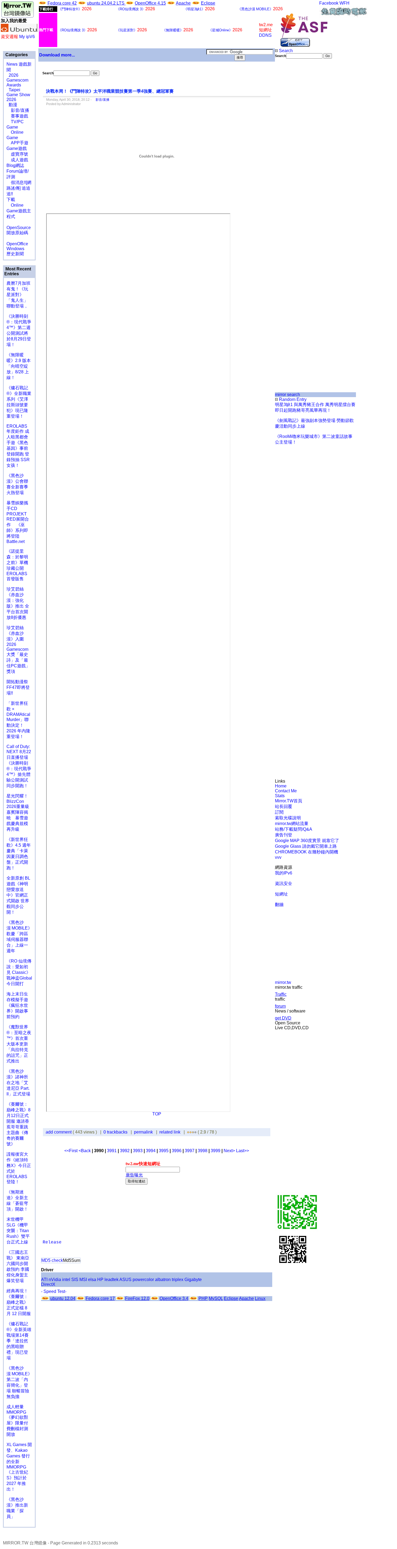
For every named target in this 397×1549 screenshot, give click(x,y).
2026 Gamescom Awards (17, 80)
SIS (74, 1279)
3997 (189, 1150)
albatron (163, 1279)
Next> (230, 1150)
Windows (15, 248)
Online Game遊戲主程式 (18, 211)
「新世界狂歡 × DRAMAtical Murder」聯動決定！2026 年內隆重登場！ (18, 720)
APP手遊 (17, 142)
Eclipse (208, 3)
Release (52, 1242)
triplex (177, 1279)
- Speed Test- (53, 1291)
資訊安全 (283, 883)
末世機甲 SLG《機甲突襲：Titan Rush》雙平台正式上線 (18, 1230)
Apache (183, 3)
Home (281, 786)
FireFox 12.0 (137, 1298)
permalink (143, 1132)
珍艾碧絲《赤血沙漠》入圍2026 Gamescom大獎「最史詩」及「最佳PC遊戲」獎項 (18, 649)
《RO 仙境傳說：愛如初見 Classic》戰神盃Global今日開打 (19, 972)
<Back (85, 1150)
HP (100, 1279)
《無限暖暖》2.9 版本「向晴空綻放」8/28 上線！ (18, 366)
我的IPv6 (283, 873)
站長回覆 (283, 806)
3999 (215, 1150)
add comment (59, 1132)
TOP (156, 1114)
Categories (16, 54)
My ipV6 (27, 36)
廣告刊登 (283, 835)
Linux (260, 1298)
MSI (83, 1279)
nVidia (55, 1279)
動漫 (13, 104)
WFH (344, 3)
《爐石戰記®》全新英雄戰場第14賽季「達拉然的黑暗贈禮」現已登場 (18, 1341)
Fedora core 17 (100, 1298)
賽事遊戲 (17, 116)
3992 (125, 1150)
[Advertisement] (293, 149)
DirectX (48, 1284)
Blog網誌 (15, 165)
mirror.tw (283, 982)
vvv (278, 857)
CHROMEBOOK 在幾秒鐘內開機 (306, 852)
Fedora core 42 (62, 3)
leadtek (112, 1279)
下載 (10, 199)
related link (169, 1132)
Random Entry (292, 399)
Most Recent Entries (17, 271)
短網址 (281, 894)
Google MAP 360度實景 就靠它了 (307, 840)
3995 (164, 1150)
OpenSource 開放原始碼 (18, 227)
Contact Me (286, 791)
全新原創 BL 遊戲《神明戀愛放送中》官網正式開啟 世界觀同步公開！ (18, 895)
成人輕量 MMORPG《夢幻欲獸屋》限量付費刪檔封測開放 (17, 1420)
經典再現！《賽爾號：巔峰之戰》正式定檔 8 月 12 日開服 (18, 1302)
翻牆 (279, 904)
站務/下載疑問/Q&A (293, 829)
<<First (71, 1150)
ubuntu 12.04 (62, 1298)
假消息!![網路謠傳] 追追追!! (18, 188)
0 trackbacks (115, 1132)
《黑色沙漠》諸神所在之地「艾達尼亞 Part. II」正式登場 (18, 1082)
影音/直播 (17, 110)
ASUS (125, 1279)
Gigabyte (193, 1279)
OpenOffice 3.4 (174, 1298)
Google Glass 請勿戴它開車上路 (306, 846)
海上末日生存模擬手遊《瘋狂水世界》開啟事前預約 (17, 1005)
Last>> (242, 1150)
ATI (44, 1279)
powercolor (143, 1279)
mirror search (287, 394)
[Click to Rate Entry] (188, 1132)
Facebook (328, 3)
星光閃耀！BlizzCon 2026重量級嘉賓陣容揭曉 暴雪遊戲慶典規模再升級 (17, 813)
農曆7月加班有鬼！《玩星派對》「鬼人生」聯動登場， (18, 294)
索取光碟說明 (288, 818)
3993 (138, 1150)
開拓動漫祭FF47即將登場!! (18, 687)
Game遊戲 (16, 148)
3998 (202, 1150)
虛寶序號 (17, 154)
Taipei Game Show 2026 (18, 95)
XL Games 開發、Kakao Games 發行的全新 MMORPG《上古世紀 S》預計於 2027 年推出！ (19, 1466)
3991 (112, 1150)
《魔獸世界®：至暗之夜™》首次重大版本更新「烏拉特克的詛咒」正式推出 (18, 1044)
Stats (280, 795)
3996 (176, 1150)
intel (66, 1279)
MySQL (216, 1298)
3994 (151, 1150)
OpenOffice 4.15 (150, 3)
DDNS (265, 35)
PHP (203, 1298)
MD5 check (52, 1260)
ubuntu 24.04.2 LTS (106, 3)
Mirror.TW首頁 (288, 801)
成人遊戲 (17, 159)
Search (285, 50)
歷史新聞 (15, 254)
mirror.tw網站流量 (291, 823)
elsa (92, 1279)
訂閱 (279, 812)
